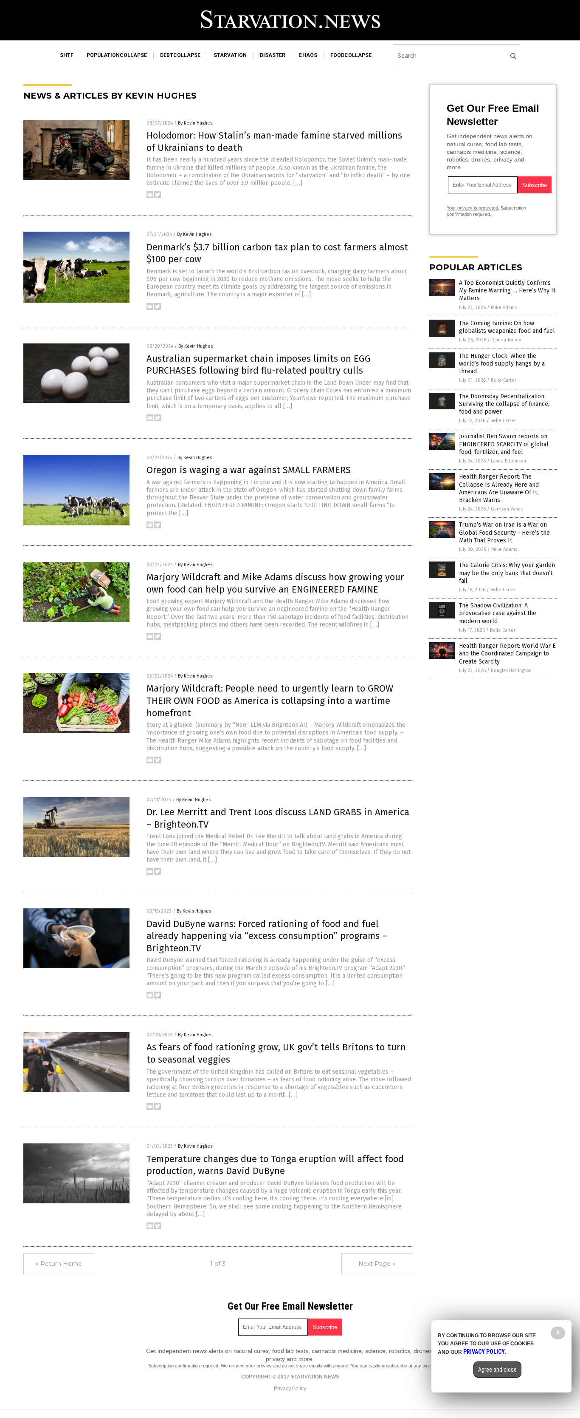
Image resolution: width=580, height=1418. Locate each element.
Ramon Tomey (506, 340)
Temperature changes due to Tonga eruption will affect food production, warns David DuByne (275, 1165)
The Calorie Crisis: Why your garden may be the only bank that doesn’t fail (507, 573)
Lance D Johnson (508, 461)
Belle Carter (503, 380)
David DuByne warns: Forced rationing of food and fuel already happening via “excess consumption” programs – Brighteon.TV (266, 936)
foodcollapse (351, 55)
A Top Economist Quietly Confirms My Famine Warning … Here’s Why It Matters (507, 290)
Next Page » (376, 1264)
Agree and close (497, 1369)
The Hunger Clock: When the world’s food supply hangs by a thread (502, 363)
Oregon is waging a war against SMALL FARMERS (248, 470)
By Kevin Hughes (195, 123)
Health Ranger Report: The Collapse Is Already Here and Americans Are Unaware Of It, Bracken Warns (499, 488)
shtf (66, 55)
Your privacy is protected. (473, 207)
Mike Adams (504, 307)
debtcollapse (180, 55)
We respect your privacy (246, 1365)
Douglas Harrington (511, 670)
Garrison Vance (507, 509)
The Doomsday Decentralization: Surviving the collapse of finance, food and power (504, 404)
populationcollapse (117, 55)
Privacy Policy (290, 1389)
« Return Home (59, 1264)
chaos (307, 55)
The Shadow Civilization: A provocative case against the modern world (497, 613)
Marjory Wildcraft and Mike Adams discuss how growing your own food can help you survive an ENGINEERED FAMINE (275, 583)
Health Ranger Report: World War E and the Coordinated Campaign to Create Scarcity (507, 653)
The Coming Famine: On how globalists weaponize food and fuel (507, 327)
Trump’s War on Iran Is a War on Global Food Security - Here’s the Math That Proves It (504, 532)
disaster (272, 55)
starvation (230, 55)
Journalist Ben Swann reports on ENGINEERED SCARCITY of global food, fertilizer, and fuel (504, 444)
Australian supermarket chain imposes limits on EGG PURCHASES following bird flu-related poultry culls (258, 365)
